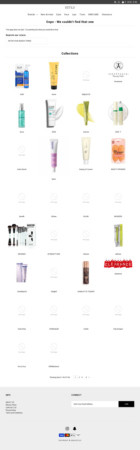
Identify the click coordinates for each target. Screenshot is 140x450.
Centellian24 (22, 292)
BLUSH (86, 216)
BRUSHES (21, 254)
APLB (54, 132)
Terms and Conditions (14, 413)
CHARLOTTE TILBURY (86, 292)
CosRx (86, 329)
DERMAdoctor (54, 367)
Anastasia (118, 81)
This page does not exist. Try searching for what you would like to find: (32, 30)
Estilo (70, 7)
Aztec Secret (21, 169)
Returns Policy (11, 405)
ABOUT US (10, 402)
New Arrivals (47, 14)
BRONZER (118, 216)
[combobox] (26, 41)
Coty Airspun (118, 329)
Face (66, 14)
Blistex (53, 216)
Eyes (58, 14)
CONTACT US (11, 408)
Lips (74, 14)
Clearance (107, 14)
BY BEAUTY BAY (54, 254)
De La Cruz (22, 367)
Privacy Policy (11, 410)
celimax (118, 254)
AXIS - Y (118, 132)
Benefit (21, 216)
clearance (118, 274)
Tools (82, 14)
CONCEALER (54, 329)
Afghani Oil (86, 94)
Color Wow (22, 329)
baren (54, 179)
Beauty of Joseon (86, 169)
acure (54, 94)
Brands (31, 14)
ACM (22, 94)
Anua (22, 132)
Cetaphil (54, 292)
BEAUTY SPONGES (118, 169)
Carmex (86, 254)
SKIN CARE (93, 14)
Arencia (86, 132)
